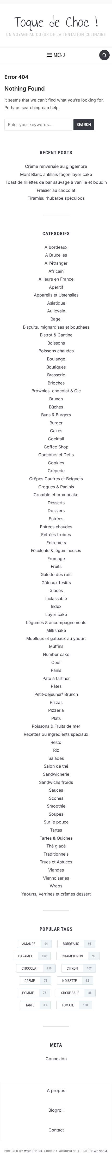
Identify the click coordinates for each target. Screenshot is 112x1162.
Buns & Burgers (56, 414)
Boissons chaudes (56, 350)
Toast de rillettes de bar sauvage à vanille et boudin (56, 182)
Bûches (56, 407)
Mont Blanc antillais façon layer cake (56, 174)
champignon (78, 956)
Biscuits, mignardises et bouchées (56, 327)
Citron (79, 968)
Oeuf (56, 662)
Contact (56, 1130)
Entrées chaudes (56, 526)
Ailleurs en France (56, 279)
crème (35, 981)
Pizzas (56, 702)
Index (56, 606)
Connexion (56, 1058)
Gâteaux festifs (56, 582)
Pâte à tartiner (56, 678)
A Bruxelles (56, 255)
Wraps (56, 885)
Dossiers (56, 510)
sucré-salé (76, 993)
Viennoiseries (56, 878)
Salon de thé (56, 766)
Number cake (56, 654)
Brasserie (56, 374)
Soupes (56, 814)
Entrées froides (56, 534)
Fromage (56, 558)
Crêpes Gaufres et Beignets (56, 478)
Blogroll (56, 1110)
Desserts (56, 502)
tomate (75, 1005)
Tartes (56, 830)
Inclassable (56, 598)
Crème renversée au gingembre (56, 166)
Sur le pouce (56, 822)
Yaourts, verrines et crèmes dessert (56, 894)
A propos (56, 1090)
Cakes (56, 430)
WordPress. (33, 1151)
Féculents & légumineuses (56, 550)
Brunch (56, 398)
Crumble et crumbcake (56, 494)
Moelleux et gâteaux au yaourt (56, 638)
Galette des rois (56, 574)
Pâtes (56, 686)
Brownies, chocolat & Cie (56, 390)
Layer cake (56, 614)
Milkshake (56, 630)
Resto (56, 742)
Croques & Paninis (56, 486)
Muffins (56, 646)
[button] (56, 55)
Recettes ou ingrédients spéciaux (56, 734)
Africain (56, 271)
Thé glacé (56, 846)
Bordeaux (77, 944)
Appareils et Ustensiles (56, 295)
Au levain (56, 310)
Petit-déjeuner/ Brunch (56, 694)
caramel (32, 956)
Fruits (56, 566)
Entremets (56, 542)
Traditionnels (56, 854)
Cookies (56, 462)
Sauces (56, 790)
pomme (34, 993)
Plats (56, 718)
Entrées (56, 518)
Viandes (56, 870)
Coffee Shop (56, 446)
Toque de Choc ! (56, 22)
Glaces (56, 590)
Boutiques (56, 367)
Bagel (56, 319)
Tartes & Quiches (56, 838)
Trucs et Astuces (56, 861)
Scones (56, 798)
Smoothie (56, 806)
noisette (75, 981)
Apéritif (56, 287)
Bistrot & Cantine (56, 334)
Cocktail (56, 438)
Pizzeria (56, 710)
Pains (56, 670)
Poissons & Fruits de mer (56, 726)
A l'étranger (56, 263)
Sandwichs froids (56, 782)
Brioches (56, 383)
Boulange (56, 358)
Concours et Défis (56, 454)
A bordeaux (56, 247)
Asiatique (56, 303)
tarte (36, 1005)
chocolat (37, 968)
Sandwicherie (56, 774)
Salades (56, 758)
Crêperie (56, 470)
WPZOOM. (101, 1151)
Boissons (56, 343)
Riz (56, 750)
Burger (56, 422)
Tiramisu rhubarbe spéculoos (56, 198)
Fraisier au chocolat (56, 190)
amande (35, 944)
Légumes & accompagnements (56, 622)
